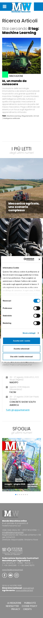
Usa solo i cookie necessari (21, 356)
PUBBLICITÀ (30, 603)
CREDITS (27, 609)
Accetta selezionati (21, 349)
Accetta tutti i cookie (21, 341)
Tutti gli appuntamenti (18, 409)
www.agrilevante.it (24, 590)
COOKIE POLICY (29, 606)
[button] (15, 494)
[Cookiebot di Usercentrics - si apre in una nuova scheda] (25, 259)
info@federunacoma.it (13, 532)
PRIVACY (15, 609)
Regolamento (27, 116)
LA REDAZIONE (14, 603)
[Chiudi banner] (39, 259)
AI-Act (36, 116)
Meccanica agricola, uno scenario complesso (24, 207)
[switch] (36, 308)
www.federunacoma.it (12, 569)
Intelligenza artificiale (11, 118)
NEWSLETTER (12, 606)
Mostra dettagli (29, 333)
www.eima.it (28, 588)
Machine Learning (14, 116)
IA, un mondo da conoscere (14, 82)
